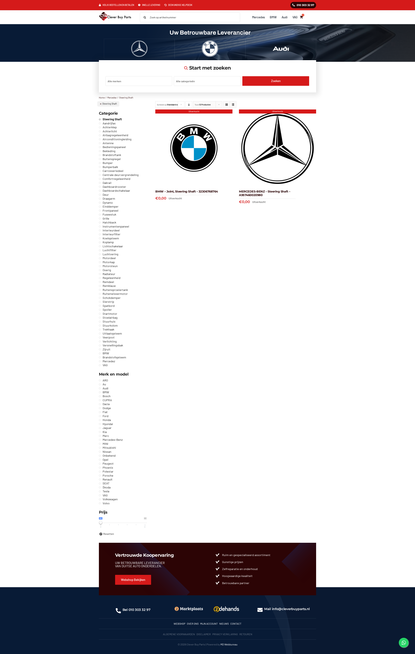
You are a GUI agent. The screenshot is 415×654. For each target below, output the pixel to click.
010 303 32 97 (139, 610)
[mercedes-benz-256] (139, 41)
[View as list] (233, 104)
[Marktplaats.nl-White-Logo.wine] (188, 607)
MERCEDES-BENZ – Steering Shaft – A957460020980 (264, 193)
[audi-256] (281, 41)
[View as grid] (226, 104)
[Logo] (226, 605)
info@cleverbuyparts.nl (291, 609)
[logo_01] (115, 11)
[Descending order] (189, 104)
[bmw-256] (210, 41)
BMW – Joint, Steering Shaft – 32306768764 (186, 191)
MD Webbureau (228, 644)
